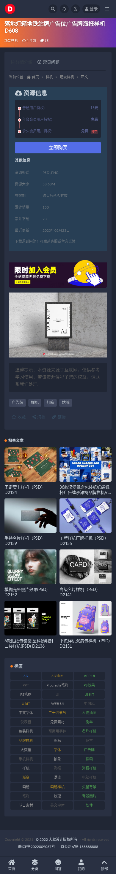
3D (25, 676)
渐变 (25, 777)
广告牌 (17, 403)
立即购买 (58, 147)
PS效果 (89, 685)
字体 (57, 750)
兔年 (89, 722)
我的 (81, 869)
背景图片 (89, 796)
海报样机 (89, 768)
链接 (61, 417)
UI (57, 694)
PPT (26, 685)
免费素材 (57, 722)
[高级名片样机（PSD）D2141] (85, 566)
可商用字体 (57, 731)
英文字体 (57, 805)
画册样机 (57, 787)
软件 (89, 805)
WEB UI (57, 703)
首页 (35, 77)
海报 (41, 417)
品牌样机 (26, 741)
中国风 (89, 703)
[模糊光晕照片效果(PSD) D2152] (30, 566)
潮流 (57, 777)
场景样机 (11, 40)
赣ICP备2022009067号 (36, 846)
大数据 (26, 750)
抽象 (57, 759)
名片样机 (89, 731)
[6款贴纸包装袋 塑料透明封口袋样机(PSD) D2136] (30, 618)
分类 (34, 869)
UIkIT (26, 703)
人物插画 (89, 713)
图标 (57, 741)
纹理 (57, 796)
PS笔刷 (26, 694)
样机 (49, 77)
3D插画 (57, 676)
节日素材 (26, 805)
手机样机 (26, 759)
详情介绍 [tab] (24, 62)
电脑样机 (89, 777)
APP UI (89, 676)
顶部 (104, 869)
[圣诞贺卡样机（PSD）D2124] (30, 464)
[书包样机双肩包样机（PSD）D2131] (85, 618)
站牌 (66, 403)
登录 (94, 9)
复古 (89, 741)
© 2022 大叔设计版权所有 (57, 839)
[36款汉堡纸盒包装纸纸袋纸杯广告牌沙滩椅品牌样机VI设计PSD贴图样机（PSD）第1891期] (85, 464)
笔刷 (25, 796)
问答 (58, 869)
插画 (89, 759)
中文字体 (26, 713)
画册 (25, 787)
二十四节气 (57, 713)
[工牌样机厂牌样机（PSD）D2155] (85, 515)
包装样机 (26, 731)
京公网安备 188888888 (79, 846)
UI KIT (89, 694)
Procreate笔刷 (57, 685)
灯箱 (50, 403)
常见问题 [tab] (51, 62)
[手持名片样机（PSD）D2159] (30, 515)
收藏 (21, 417)
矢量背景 (89, 787)
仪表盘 (26, 722)
